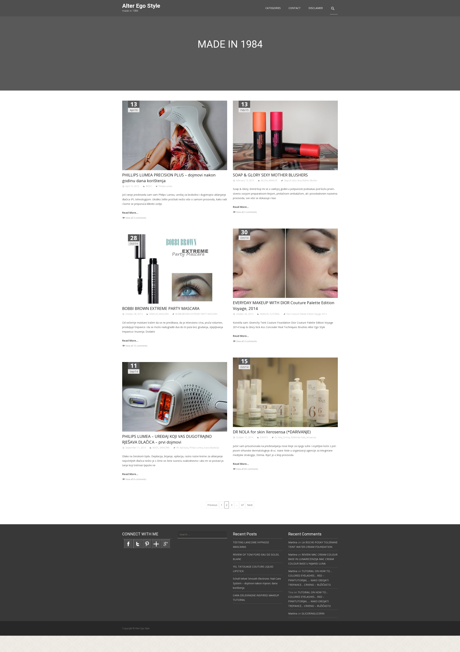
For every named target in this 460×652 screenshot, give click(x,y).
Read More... (130, 212)
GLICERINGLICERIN (313, 613)
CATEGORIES (273, 8)
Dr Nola (278, 437)
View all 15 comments (136, 345)
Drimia (286, 437)
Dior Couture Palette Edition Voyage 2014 (307, 313)
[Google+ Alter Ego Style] (165, 543)
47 (242, 505)
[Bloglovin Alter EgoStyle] (156, 543)
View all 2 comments (246, 212)
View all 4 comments (246, 341)
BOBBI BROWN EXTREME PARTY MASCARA (160, 308)
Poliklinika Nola (298, 437)
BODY (149, 186)
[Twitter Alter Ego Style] (137, 543)
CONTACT (295, 8)
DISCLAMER (316, 8)
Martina (292, 542)
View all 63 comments (247, 469)
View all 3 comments (135, 217)
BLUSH (264, 180)
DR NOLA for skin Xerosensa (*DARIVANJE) (272, 431)
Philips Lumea (165, 186)
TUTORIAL (275, 313)
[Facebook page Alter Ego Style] (128, 543)
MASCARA (164, 313)
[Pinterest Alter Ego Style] (147, 543)
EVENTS (264, 437)
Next (250, 505)
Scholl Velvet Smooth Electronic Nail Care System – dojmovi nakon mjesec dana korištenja (257, 583)
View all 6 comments (135, 479)
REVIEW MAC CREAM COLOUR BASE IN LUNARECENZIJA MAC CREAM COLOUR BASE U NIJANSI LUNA (312, 559)
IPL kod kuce (182, 447)
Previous (212, 505)
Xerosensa (311, 437)
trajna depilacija (211, 447)
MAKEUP (273, 180)
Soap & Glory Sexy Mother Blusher (300, 180)
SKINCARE (165, 447)
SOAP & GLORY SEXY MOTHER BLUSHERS (270, 175)
